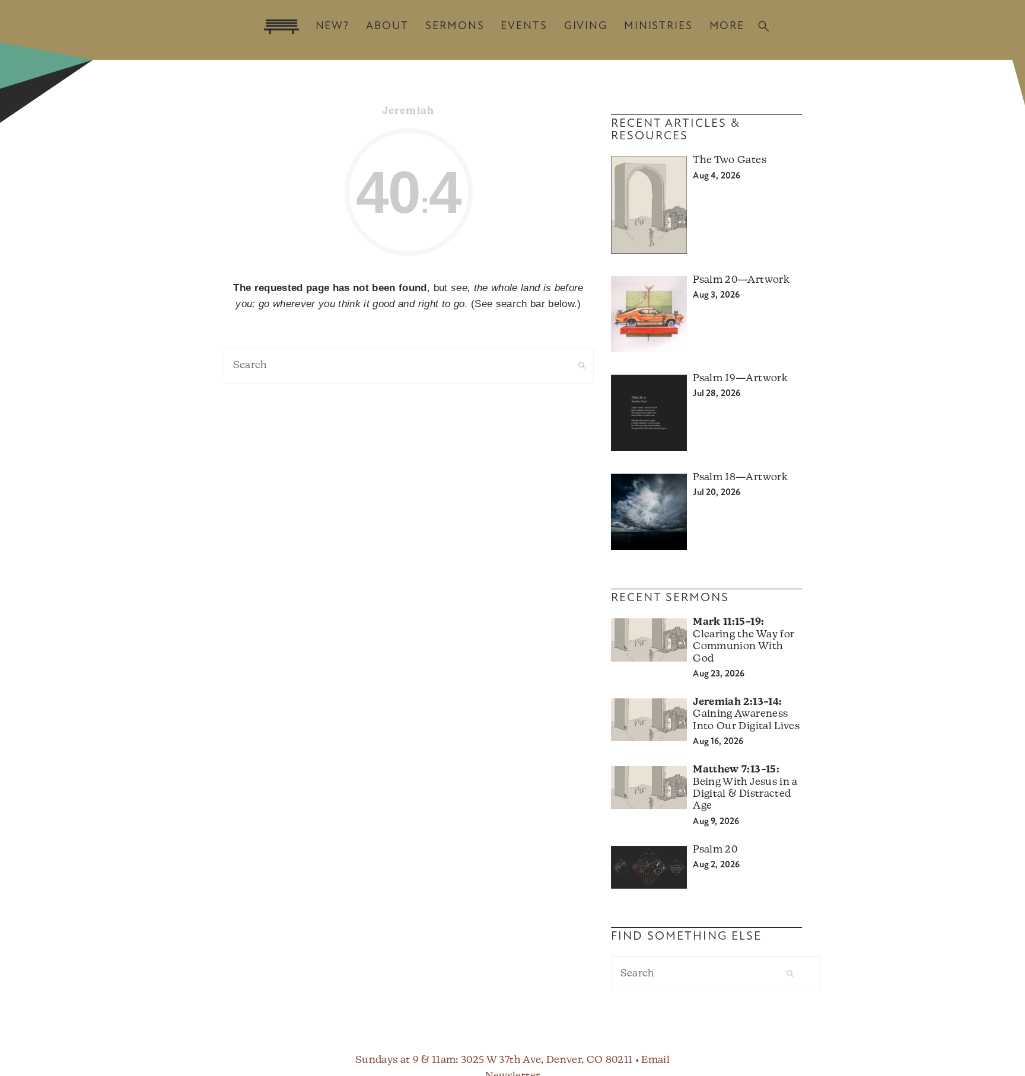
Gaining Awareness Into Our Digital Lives (746, 714)
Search (763, 26)
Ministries (658, 26)
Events (524, 26)
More (726, 26)
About (387, 26)
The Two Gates (729, 160)
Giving (585, 26)
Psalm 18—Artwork (740, 477)
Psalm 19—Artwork (740, 378)
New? (332, 26)
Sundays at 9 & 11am (405, 1060)
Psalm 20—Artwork (741, 280)
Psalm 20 (715, 850)
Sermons (454, 26)
